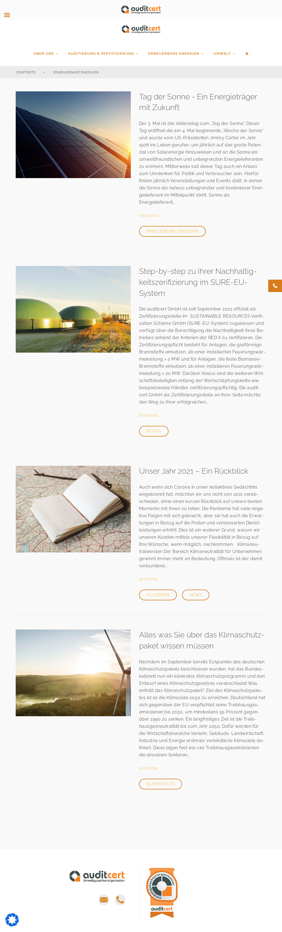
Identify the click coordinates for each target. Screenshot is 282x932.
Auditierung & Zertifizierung (101, 53)
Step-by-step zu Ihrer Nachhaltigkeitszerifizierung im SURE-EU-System (198, 282)
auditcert (141, 32)
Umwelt (222, 53)
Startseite (26, 72)
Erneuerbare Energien (173, 53)
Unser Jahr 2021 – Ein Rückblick (193, 471)
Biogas (154, 431)
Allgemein (158, 595)
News (195, 595)
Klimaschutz (161, 784)
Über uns (43, 53)
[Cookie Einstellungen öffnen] (12, 925)
